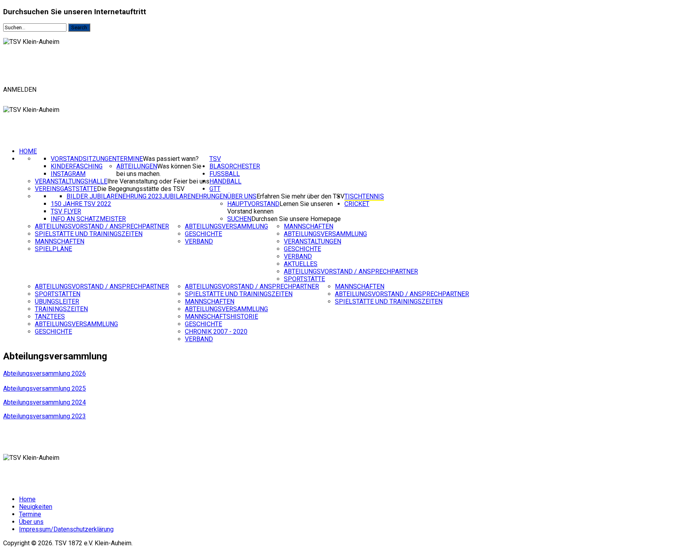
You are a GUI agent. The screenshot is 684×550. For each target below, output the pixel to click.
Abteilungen (136, 166)
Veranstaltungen (312, 241)
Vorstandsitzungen (83, 159)
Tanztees (50, 316)
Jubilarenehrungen (194, 196)
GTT (214, 189)
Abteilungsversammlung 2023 (44, 416)
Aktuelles (300, 264)
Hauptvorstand (253, 204)
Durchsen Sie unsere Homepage (296, 219)
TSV (215, 159)
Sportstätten (57, 294)
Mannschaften (59, 241)
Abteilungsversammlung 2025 (44, 388)
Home (28, 151)
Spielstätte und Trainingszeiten (88, 234)
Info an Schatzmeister (88, 219)
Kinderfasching (77, 166)
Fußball (224, 174)
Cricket (356, 204)
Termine (129, 159)
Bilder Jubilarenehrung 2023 (114, 196)
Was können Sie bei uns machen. (158, 170)
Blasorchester (234, 166)
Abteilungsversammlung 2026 (44, 373)
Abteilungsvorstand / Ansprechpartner (102, 226)
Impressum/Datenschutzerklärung (66, 529)
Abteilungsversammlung (226, 226)
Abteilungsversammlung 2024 (44, 402)
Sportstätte (304, 279)
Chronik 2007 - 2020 (216, 331)
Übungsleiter (57, 301)
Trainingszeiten (61, 309)
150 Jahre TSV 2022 (81, 204)
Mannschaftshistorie (221, 316)
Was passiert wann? (171, 159)
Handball (225, 181)
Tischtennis (364, 196)
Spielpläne (53, 249)
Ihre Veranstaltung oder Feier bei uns (158, 181)
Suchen (239, 219)
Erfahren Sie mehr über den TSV (300, 196)
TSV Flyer (66, 211)
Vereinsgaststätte (66, 189)
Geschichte (203, 234)
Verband (199, 241)
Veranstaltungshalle (71, 181)
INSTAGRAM (68, 174)
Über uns (241, 196)
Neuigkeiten (35, 506)
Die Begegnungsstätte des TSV (140, 189)
